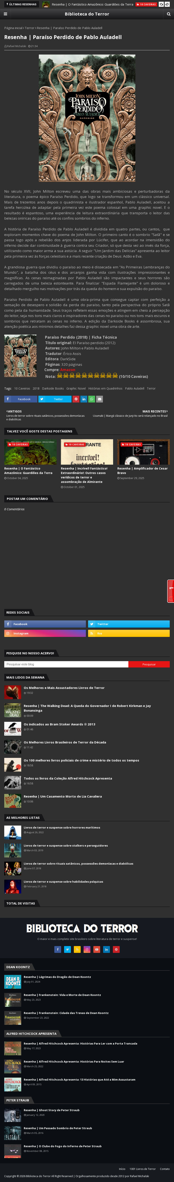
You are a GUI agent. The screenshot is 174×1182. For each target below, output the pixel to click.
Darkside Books (53, 388)
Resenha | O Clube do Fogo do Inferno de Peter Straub (63, 1146)
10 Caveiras (22, 388)
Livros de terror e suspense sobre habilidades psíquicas (63, 881)
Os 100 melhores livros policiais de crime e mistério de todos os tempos (81, 760)
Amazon (67, 369)
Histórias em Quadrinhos (105, 388)
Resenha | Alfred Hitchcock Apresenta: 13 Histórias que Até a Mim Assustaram (79, 1079)
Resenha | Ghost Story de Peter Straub (52, 1110)
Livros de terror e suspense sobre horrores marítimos (62, 827)
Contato (165, 1169)
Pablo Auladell (134, 388)
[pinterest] (116, 949)
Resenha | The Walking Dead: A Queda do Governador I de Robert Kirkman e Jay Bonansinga (87, 708)
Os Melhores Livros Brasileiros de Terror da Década (65, 742)
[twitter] (129, 624)
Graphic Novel (76, 388)
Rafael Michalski (16, 46)
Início (122, 1169)
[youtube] (96, 949)
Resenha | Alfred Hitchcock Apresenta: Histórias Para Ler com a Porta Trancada (80, 1043)
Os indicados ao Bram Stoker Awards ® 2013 (59, 724)
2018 (36, 388)
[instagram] (45, 633)
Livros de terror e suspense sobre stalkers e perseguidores (66, 845)
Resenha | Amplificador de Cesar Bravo (142, 470)
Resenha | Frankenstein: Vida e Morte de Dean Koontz (62, 995)
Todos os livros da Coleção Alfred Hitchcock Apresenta (68, 778)
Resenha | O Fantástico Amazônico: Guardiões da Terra (92, 4)
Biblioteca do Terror (87, 14)
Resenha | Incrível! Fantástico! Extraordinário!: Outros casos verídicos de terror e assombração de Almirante (84, 475)
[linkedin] (106, 949)
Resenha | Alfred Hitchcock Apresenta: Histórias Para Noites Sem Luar (74, 1061)
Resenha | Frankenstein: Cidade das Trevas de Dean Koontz (66, 1013)
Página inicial (13, 28)
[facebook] (45, 624)
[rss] (129, 633)
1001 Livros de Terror (143, 1169)
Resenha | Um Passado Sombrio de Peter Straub (58, 1128)
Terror (29, 28)
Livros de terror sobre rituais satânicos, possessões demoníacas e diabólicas (78, 863)
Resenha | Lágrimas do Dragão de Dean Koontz (57, 977)
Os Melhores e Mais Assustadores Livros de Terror (64, 688)
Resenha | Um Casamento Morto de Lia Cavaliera (63, 796)
